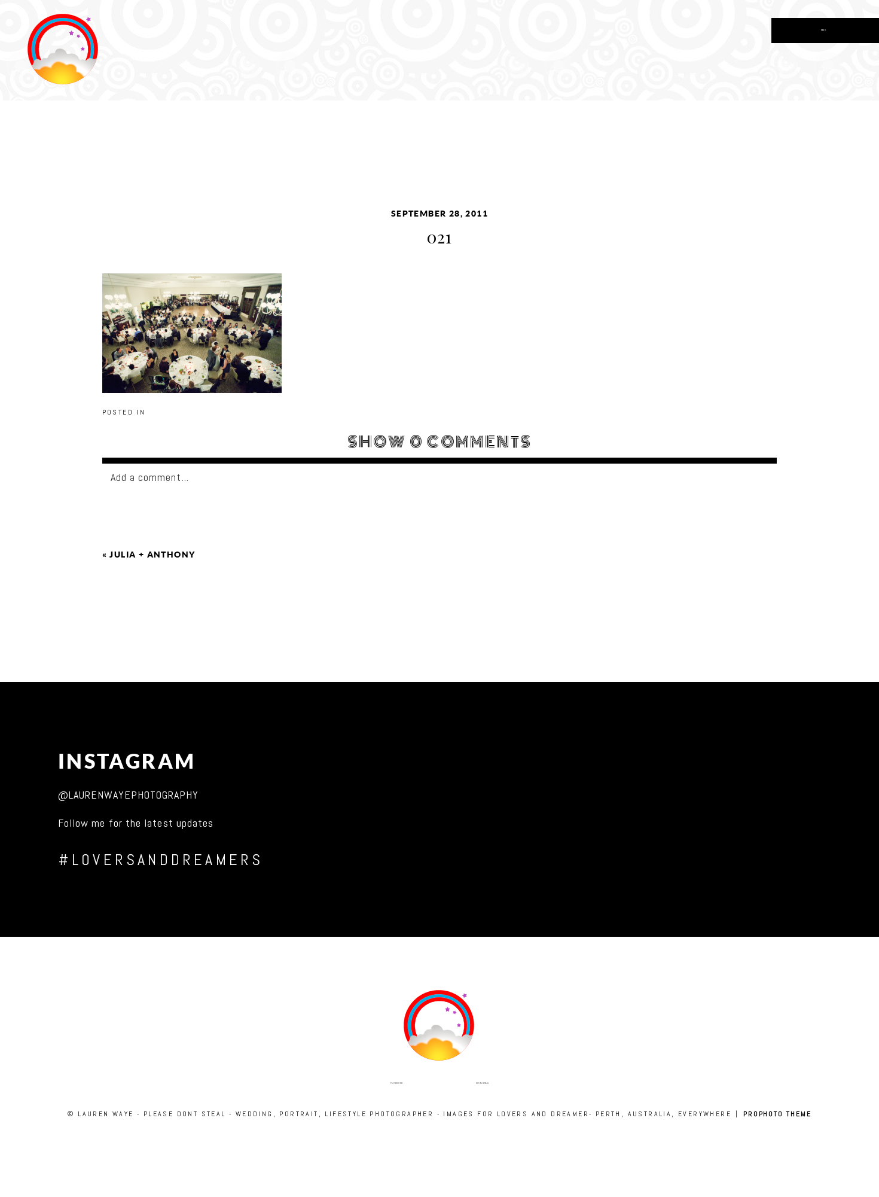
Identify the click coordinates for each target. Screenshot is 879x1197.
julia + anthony (152, 554)
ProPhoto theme (777, 1114)
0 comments (439, 442)
